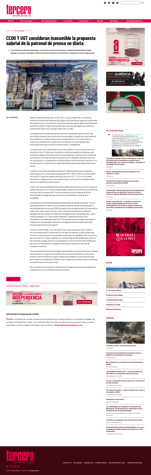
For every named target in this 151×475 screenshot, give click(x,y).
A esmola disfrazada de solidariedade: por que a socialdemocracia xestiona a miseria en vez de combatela (125, 429)
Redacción (10, 31)
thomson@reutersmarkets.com (68, 325)
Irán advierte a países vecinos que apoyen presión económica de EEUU (122, 182)
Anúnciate (88, 463)
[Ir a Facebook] (105, 2)
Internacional (49, 21)
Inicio (11, 21)
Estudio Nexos (34, 470)
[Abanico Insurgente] (125, 106)
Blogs (100, 21)
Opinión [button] (114, 21)
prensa (25, 286)
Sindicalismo (34, 286)
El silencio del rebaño (114, 295)
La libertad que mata (114, 300)
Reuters (9, 319)
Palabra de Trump (113, 305)
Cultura (68, 21)
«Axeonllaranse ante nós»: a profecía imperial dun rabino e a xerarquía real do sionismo (124, 372)
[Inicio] (18, 10)
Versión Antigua (134, 463)
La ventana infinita (113, 290)
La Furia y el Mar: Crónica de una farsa (121, 346)
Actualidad (19, 31)
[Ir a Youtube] (113, 2)
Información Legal (117, 463)
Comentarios (101, 463)
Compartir (14, 279)
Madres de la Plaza (113, 309)
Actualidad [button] (26, 21)
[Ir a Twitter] (109, 2)
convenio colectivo (13, 286)
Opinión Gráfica (135, 21)
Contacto (67, 463)
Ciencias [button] (84, 21)
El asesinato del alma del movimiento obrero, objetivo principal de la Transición (124, 354)
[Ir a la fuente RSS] (117, 2)
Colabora (78, 463)
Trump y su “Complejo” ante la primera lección (124, 420)
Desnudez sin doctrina (115, 399)
